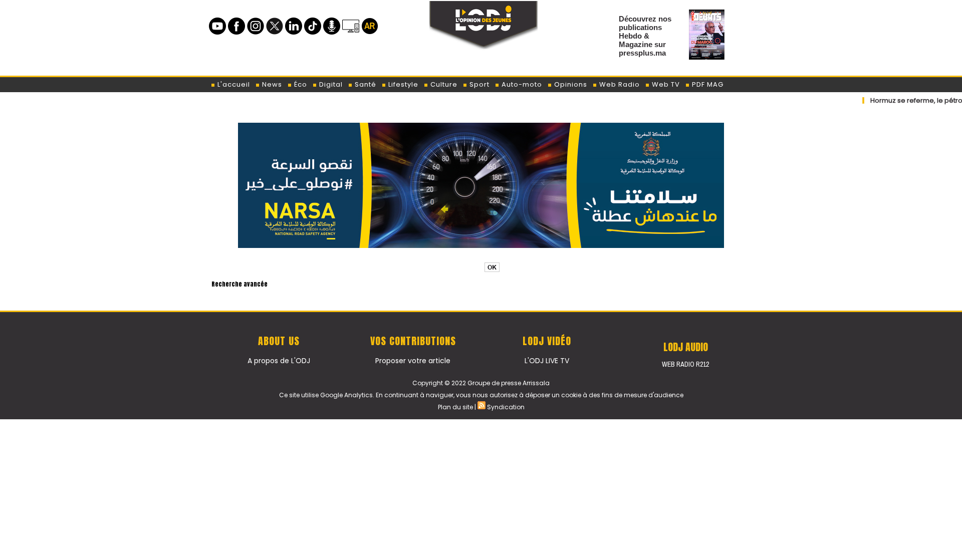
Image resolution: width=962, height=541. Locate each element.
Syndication (506, 407)
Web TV (665, 84)
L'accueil (232, 84)
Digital (330, 84)
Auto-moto (521, 84)
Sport (478, 84)
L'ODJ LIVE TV (547, 361)
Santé (364, 84)
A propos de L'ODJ (279, 361)
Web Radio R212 (685, 364)
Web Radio (618, 84)
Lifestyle (402, 84)
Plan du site (455, 407)
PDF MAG (707, 84)
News (271, 84)
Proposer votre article (412, 361)
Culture (442, 84)
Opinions (569, 84)
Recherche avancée (239, 284)
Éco (299, 84)
